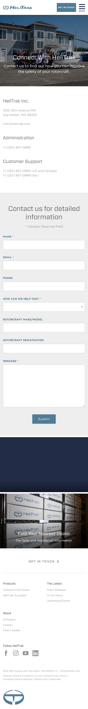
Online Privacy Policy (55, 675)
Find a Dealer (11, 630)
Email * (8, 257)
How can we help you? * (22, 298)
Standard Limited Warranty (18, 679)
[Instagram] (16, 655)
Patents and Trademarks (48, 679)
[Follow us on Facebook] (6, 655)
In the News (55, 595)
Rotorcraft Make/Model (23, 319)
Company (9, 619)
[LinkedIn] (35, 655)
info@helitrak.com (70, 671)
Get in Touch (66, 7)
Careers (8, 625)
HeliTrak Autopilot (15, 595)
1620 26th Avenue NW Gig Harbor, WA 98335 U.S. (30, 671)
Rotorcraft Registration (23, 340)
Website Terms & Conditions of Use (22, 675)
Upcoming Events (58, 600)
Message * (10, 361)
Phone (8, 278)
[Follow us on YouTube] (26, 655)
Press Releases (56, 589)
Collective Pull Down (16, 589)
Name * (8, 236)
